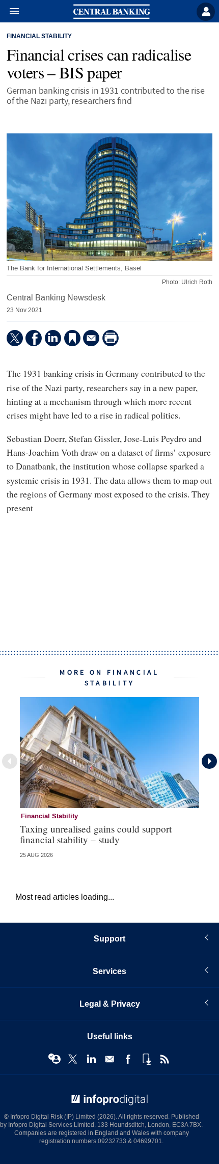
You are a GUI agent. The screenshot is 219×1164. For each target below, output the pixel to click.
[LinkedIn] (53, 338)
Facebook (128, 1059)
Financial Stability (39, 37)
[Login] (206, 12)
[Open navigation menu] (9, 11)
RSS (164, 1059)
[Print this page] (110, 338)
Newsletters (109, 1059)
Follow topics (54, 1059)
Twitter (73, 1059)
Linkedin (91, 1059)
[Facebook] (33, 338)
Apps (146, 1059)
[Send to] (91, 338)
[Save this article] (72, 338)
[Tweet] (15, 338)
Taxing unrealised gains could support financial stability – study (96, 834)
